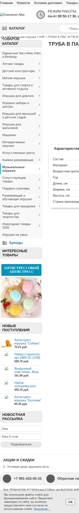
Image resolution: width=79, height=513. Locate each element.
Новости (23, 3)
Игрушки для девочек (18, 96)
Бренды (16, 243)
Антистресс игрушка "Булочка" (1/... (27, 400)
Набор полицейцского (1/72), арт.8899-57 (27, 386)
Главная (6, 3)
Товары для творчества (10, 215)
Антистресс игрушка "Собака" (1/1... (27, 343)
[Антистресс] (21, 316)
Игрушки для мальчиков (11, 126)
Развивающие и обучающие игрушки (17, 197)
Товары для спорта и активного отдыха (17, 86)
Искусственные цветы (18, 153)
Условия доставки (48, 3)
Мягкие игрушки (13, 78)
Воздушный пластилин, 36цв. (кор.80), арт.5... (26, 372)
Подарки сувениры (16, 188)
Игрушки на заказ (15, 234)
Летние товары (13, 64)
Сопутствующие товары (14, 179)
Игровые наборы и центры (15, 104)
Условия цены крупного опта (28, 466)
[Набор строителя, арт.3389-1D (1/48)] (6, 358)
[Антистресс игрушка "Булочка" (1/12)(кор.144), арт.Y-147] (6, 400)
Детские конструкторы (18, 71)
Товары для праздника (18, 206)
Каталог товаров (13, 30)
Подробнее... (42, 508)
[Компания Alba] (17, 14)
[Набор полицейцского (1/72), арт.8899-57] (6, 386)
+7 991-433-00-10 (28, 479)
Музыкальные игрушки (13, 168)
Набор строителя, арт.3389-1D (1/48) (27, 355)
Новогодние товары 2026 (16, 225)
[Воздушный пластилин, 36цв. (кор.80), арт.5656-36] (6, 372)
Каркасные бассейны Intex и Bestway (21, 54)
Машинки (9, 135)
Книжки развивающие (17, 160)
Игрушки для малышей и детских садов (19, 115)
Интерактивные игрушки (13, 143)
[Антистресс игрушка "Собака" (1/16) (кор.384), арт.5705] (6, 343)
